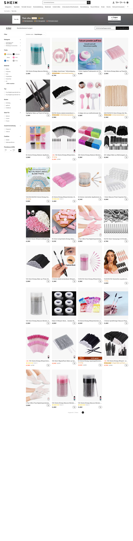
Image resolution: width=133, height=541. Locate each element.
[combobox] (35, 34)
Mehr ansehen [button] (10, 83)
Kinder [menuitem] (103, 7)
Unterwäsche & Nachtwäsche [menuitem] (70, 7)
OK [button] (20, 150)
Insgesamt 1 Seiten (73, 412)
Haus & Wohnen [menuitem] (94, 7)
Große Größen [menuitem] (56, 7)
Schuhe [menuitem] (108, 7)
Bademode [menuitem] (48, 7)
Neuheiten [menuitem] (17, 7)
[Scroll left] (125, 7)
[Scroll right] (127, 7)
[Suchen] (88, 2)
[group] (12, 43)
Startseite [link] (7, 11)
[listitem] (28, 21)
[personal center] (113, 2)
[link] (117, 2)
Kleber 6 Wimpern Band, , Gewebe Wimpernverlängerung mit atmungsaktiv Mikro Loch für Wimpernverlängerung (64, 321)
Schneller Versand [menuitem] (26, 7)
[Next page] (85, 412)
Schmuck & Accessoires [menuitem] (118, 7)
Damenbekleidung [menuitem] (38, 7)
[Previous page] (81, 412)
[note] (90, 358)
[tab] (8, 28)
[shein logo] (10, 2)
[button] (124, 2)
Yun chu (26, 18)
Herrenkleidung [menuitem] (84, 7)
